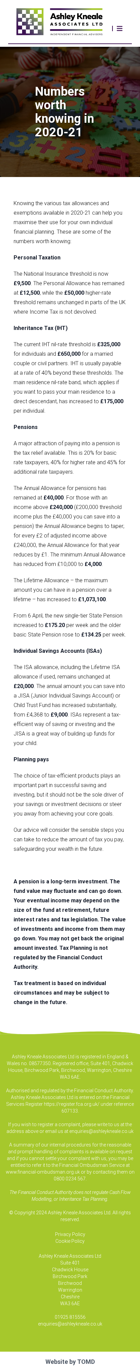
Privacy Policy (70, 1234)
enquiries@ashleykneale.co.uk (101, 1131)
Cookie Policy (70, 1241)
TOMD (86, 1361)
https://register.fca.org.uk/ (72, 1104)
